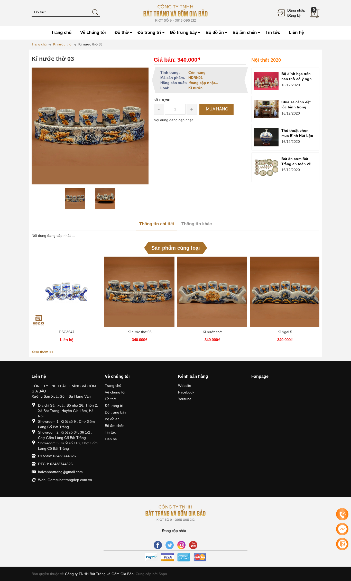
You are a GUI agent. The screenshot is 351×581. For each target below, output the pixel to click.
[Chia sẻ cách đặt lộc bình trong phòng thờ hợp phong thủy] (266, 109)
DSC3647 (67, 332)
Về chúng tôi (115, 392)
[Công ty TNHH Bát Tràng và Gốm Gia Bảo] (176, 13)
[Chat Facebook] (342, 529)
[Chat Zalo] (342, 544)
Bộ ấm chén (114, 426)
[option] (75, 198)
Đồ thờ (110, 399)
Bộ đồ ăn (112, 419)
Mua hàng (140, 294)
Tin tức (110, 432)
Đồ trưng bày (115, 412)
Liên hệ (111, 439)
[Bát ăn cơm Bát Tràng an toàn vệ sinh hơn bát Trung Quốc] (266, 167)
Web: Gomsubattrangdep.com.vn (65, 480)
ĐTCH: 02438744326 (55, 464)
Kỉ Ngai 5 (285, 332)
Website (184, 385)
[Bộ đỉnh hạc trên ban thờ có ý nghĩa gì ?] (266, 81)
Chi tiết (138, 294)
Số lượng (162, 100)
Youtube (184, 399)
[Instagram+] (181, 545)
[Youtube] (193, 545)
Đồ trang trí (114, 406)
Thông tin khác (196, 223)
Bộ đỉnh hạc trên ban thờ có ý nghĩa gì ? (298, 79)
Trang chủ (113, 385)
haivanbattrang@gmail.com (60, 472)
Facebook (186, 392)
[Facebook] (158, 545)
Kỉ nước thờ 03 (139, 332)
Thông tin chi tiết (156, 223)
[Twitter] (169, 545)
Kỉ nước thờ (212, 332)
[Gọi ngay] (342, 514)
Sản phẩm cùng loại (175, 248)
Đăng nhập (296, 10)
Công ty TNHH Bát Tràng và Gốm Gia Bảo (99, 574)
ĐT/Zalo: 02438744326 (57, 456)
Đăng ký (294, 15)
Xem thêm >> (42, 352)
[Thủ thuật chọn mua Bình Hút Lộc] (266, 137)
